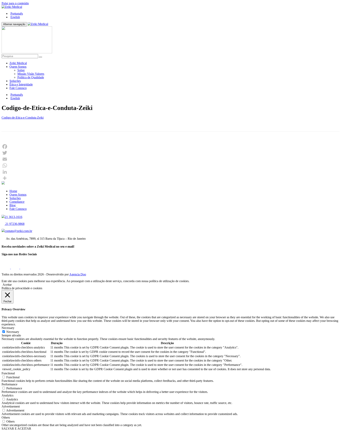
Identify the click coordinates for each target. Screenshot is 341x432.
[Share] (170, 178)
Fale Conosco (18, 88)
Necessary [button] (8, 328)
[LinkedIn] (170, 172)
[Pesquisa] (40, 57)
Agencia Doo (77, 274)
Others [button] (6, 417)
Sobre (21, 70)
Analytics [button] (7, 395)
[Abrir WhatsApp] (331, 422)
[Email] (170, 159)
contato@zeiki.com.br (18, 231)
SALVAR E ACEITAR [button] (16, 428)
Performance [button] (9, 384)
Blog (12, 205)
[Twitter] (170, 153)
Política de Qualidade (30, 77)
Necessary (12, 331)
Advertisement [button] (11, 406)
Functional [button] (8, 373)
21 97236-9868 (14, 223)
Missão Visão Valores (30, 73)
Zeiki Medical (18, 63)
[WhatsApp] (170, 165)
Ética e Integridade (21, 84)
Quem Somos (17, 66)
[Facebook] (170, 146)
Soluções (15, 81)
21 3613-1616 (13, 217)
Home (13, 191)
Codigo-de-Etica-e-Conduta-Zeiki (23, 117)
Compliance (16, 201)
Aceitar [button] (7, 284)
